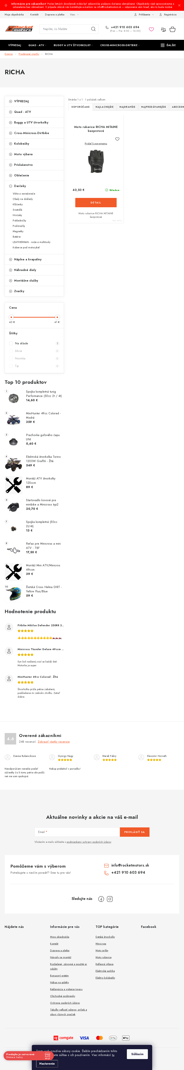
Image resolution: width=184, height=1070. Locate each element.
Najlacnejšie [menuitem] (105, 107)
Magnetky (18, 231)
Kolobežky (21, 144)
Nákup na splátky (59, 982)
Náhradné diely (25, 270)
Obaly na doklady (23, 199)
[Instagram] (110, 899)
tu (113, 1055)
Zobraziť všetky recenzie (54, 742)
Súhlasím (137, 1054)
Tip (36, 366)
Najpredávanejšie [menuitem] (153, 107)
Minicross (101, 943)
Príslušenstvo (23, 165)
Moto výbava (23, 154)
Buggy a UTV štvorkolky (31, 122)
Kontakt (34, 14)
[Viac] (168, 45)
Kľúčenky (18, 204)
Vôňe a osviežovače (24, 193)
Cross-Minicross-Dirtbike (31, 133)
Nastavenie (47, 1064)
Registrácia (170, 14)
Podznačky (19, 226)
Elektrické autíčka (105, 971)
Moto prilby (102, 950)
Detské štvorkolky (105, 937)
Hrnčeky (17, 215)
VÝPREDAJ (21, 101)
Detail (96, 202)
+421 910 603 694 (124, 27)
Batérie (17, 236)
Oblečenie (21, 175)
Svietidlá (17, 210)
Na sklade (36, 343)
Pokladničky (19, 220)
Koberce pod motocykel (26, 247)
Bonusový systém (59, 975)
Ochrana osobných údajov (65, 1003)
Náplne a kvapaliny (28, 259)
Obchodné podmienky (62, 996)
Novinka (36, 358)
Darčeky (20, 186)
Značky (19, 291)
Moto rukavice (104, 957)
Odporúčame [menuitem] (80, 107)
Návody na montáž (60, 957)
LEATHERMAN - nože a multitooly (31, 242)
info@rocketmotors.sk (130, 865)
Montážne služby (26, 280)
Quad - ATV (22, 112)
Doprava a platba (54, 14)
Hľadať (93, 29)
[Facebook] (101, 899)
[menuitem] (15, 45)
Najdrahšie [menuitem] (127, 107)
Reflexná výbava (105, 964)
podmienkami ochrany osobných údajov (89, 842)
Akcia (36, 351)
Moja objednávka (14, 14)
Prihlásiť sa (134, 832)
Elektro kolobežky (105, 978)
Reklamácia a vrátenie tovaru (66, 989)
